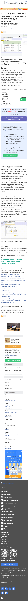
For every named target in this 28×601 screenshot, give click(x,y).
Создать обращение (9, 564)
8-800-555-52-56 (7, 559)
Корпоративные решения (11, 506)
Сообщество (5, 534)
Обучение (6, 509)
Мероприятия (8, 517)
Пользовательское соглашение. (10, 575)
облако (9, 310)
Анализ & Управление (10, 500)
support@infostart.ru (8, 560)
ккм (10, 312)
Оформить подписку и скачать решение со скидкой (14, 118)
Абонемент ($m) (9, 448)
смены (6, 312)
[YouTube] (2, 593)
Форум (5, 526)
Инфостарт (4, 308)
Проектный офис (9, 514)
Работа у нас (5, 541)
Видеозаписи (7, 520)
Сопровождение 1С (9, 503)
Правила (3, 538)
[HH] (9, 589)
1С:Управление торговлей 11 (12, 421)
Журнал (6, 491)
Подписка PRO (5, 536)
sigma (4, 310)
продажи (21, 310)
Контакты (4, 543)
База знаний (7, 494)
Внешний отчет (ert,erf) (11, 412)
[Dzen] (13, 589)
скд (18, 312)
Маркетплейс (8, 511)
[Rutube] (6, 593)
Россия (7, 429)
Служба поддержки (9, 547)
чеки (2, 312)
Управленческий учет (10, 444)
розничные (15, 310)
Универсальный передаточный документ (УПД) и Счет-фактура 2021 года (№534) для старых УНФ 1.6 (13, 294)
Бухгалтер (8, 406)
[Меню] (2, 2)
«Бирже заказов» (10, 131)
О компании (5, 532)
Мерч (5, 529)
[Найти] (25, 487)
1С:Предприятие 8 (9, 416)
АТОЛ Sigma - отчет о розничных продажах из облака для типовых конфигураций (13, 18)
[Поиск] (5, 2)
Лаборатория (7, 497)
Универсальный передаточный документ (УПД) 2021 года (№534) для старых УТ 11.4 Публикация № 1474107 (13, 300)
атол (14, 312)
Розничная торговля (10, 400)
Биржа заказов (8, 523)
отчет (21, 312)
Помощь (3, 539)
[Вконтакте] (6, 589)
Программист (8, 405)
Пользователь (8, 408)
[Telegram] (2, 589)
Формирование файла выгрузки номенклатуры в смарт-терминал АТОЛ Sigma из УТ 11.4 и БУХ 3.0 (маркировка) (12, 276)
